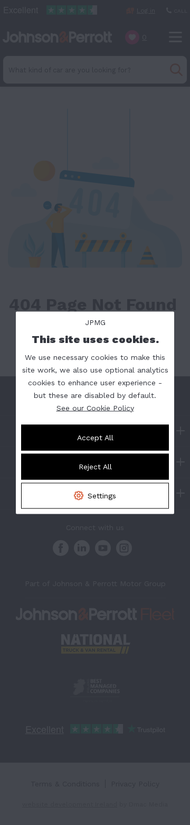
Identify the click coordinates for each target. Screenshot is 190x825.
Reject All (95, 466)
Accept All (95, 437)
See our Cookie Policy (95, 407)
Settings (102, 495)
